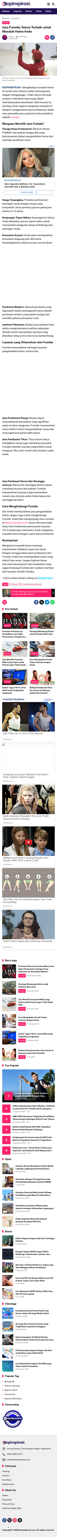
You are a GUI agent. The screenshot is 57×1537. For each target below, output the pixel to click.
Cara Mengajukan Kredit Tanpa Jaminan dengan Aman (41, 662)
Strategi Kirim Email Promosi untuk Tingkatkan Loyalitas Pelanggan (31, 1325)
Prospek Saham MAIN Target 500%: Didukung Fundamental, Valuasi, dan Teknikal (32, 1253)
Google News (8, 1484)
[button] (48, 4)
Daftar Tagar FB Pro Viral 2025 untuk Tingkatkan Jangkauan (14, 690)
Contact (5, 1475)
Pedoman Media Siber (11, 1508)
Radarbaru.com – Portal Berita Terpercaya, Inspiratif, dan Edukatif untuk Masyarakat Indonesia (32, 1149)
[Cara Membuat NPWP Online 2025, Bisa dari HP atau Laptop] (7, 1293)
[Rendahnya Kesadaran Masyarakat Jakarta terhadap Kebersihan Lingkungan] (7, 1208)
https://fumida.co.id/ (16, 522)
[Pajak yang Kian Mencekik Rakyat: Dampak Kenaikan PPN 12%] (7, 1221)
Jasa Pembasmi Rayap (32, 584)
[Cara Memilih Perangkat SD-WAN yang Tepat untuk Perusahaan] (7, 1366)
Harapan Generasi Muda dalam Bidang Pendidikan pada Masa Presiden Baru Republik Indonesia (33, 1194)
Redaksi (11, 36)
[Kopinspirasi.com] (16, 4)
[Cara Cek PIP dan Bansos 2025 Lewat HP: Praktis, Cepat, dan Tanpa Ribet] (7, 1280)
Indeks (5, 1495)
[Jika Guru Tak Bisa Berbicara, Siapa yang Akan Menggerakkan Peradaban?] (7, 1267)
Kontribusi (6, 1480)
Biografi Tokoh (10, 1390)
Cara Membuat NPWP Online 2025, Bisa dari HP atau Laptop (34, 1292)
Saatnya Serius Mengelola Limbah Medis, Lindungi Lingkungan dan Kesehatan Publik (34, 1167)
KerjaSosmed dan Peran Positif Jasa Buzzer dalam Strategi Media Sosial (32, 1312)
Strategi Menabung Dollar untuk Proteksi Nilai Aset (42, 632)
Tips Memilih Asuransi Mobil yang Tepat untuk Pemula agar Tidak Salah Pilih (13, 662)
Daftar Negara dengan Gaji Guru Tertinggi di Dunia (34, 1239)
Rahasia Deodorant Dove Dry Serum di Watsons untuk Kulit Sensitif (41, 690)
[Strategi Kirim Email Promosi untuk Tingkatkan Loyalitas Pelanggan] (7, 1326)
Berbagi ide (9, 1381)
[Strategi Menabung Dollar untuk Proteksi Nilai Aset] (42, 621)
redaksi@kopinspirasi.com (18, 1459)
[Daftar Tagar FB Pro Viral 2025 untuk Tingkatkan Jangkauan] (14, 677)
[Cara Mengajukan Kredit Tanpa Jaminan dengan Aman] (42, 649)
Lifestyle (6, 22)
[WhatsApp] (52, 602)
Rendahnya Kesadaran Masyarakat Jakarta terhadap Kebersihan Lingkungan (34, 1207)
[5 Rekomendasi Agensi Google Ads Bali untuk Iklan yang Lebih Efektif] (7, 1352)
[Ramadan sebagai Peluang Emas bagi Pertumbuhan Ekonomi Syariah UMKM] (7, 1181)
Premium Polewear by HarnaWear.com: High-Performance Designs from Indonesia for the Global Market (14, 634)
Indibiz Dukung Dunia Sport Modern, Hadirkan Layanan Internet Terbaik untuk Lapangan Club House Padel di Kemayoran (33, 1107)
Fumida (15, 117)
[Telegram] (47, 602)
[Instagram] (14, 1520)
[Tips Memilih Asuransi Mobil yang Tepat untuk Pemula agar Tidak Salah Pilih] (14, 649)
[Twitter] (41, 602)
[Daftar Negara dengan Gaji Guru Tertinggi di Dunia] (7, 1240)
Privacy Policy (8, 1504)
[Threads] (20, 1520)
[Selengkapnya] (28, 1443)
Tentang (6, 1471)
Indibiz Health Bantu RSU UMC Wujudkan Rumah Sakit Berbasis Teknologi (31, 1128)
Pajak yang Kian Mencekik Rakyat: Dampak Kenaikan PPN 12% (31, 1220)
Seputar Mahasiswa (13, 1398)
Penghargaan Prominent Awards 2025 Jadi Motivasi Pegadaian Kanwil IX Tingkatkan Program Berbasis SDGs (32, 1138)
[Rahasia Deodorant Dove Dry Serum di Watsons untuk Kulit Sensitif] (42, 677)
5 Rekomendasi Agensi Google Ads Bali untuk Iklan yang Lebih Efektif (33, 1351)
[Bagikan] (52, 37)
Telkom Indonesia (12, 1386)
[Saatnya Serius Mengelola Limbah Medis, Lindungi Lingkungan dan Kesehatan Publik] (7, 1168)
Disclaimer (7, 1500)
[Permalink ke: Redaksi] (5, 37)
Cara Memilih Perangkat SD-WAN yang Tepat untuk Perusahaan (33, 1364)
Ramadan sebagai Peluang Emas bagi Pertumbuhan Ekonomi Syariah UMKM (33, 1180)
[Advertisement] (28, 275)
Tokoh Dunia (9, 1394)
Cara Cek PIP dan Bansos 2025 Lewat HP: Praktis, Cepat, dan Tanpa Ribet (34, 1279)
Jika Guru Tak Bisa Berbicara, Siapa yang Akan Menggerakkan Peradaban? (34, 1266)
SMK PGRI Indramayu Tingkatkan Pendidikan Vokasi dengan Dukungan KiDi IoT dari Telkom (33, 1117)
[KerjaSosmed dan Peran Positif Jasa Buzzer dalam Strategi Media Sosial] (7, 1313)
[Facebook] (36, 602)
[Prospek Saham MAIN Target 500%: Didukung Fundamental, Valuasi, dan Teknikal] (7, 1254)
